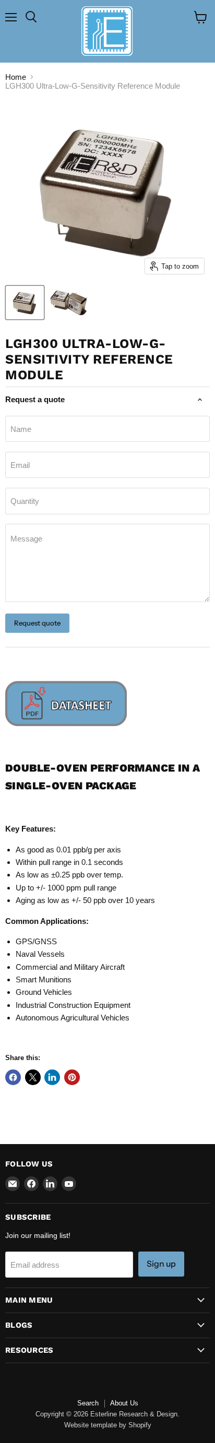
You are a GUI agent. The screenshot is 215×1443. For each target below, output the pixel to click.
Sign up (161, 1264)
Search (88, 1403)
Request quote (37, 623)
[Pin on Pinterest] (72, 1077)
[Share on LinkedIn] (52, 1077)
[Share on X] (33, 1077)
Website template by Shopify (107, 1425)
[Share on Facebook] (13, 1077)
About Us (124, 1403)
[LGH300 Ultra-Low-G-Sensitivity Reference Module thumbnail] (25, 302)
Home (15, 77)
